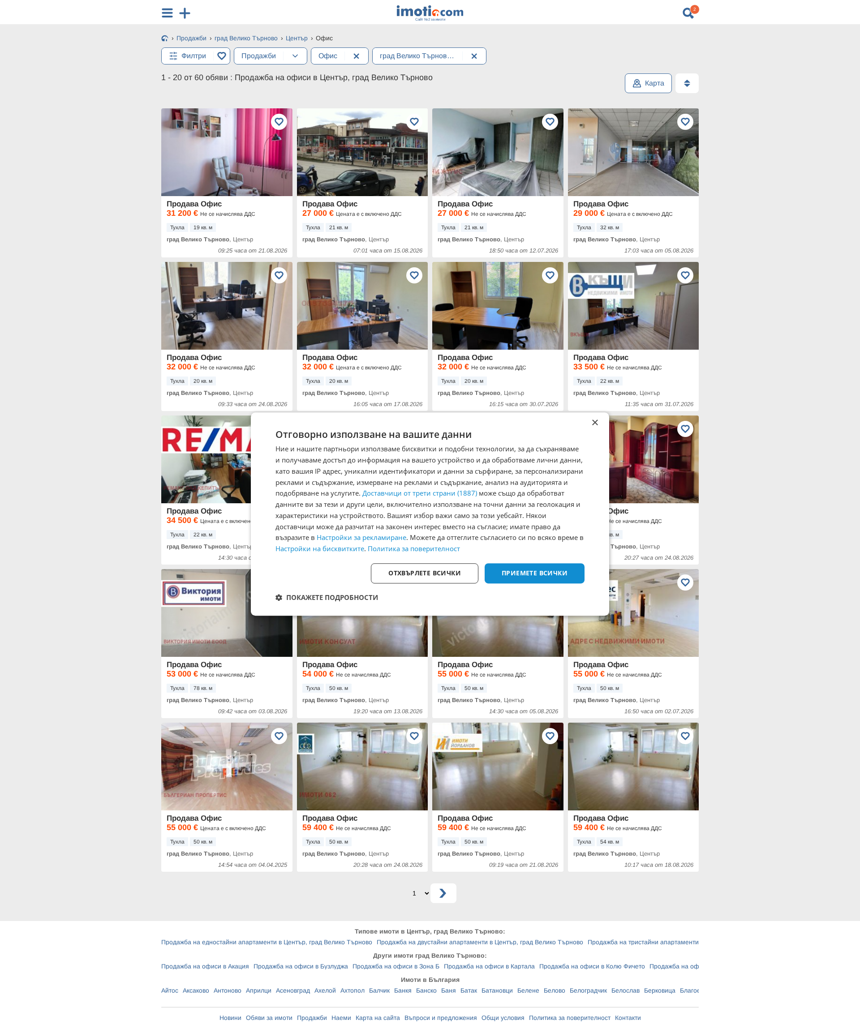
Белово (554, 990)
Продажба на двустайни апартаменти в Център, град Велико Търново (480, 942)
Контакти (628, 1018)
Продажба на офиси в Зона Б (396, 966)
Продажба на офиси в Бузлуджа (301, 966)
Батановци (497, 990)
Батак (468, 990)
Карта (654, 83)
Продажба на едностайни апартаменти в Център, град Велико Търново (266, 942)
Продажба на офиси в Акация (205, 966)
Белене (528, 990)
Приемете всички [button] (535, 573)
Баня (448, 990)
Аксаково (196, 990)
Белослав (625, 990)
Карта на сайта (378, 1018)
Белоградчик (588, 990)
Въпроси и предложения (440, 1018)
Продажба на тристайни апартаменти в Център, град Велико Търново (691, 942)
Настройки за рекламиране (361, 537)
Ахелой (325, 990)
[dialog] (430, 514)
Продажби (312, 1018)
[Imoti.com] (164, 39)
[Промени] (295, 56)
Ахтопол (352, 990)
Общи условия (503, 1018)
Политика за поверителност (570, 1018)
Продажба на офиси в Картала (489, 966)
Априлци (258, 990)
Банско (426, 990)
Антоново (227, 990)
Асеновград (293, 990)
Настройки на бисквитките (319, 548)
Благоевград (698, 990)
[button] (326, 597)
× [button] (594, 423)
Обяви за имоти (269, 1018)
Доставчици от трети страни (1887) (419, 493)
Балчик (379, 990)
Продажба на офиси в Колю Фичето (592, 966)
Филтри (193, 56)
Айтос (169, 990)
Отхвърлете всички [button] (424, 573)
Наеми (341, 1018)
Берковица (659, 990)
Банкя (403, 990)
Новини (230, 1018)
